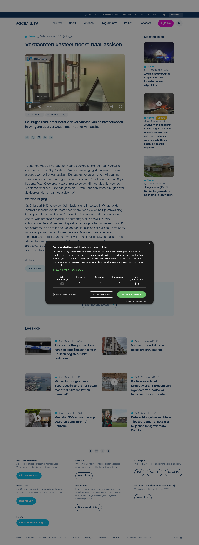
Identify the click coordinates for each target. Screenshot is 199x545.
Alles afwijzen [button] (101, 294)
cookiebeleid (137, 261)
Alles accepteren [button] (131, 294)
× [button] (149, 244)
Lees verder (58, 265)
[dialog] (99, 272)
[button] (99, 270)
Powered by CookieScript (136, 301)
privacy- (124, 261)
